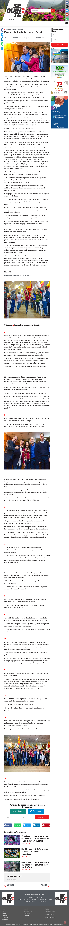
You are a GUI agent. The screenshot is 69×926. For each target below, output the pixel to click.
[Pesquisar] (53, 10)
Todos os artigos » (12, 879)
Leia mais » (25, 843)
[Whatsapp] (67, 19)
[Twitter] (67, 10)
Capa (3, 909)
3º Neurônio (5, 915)
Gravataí (4, 913)
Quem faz (26, 915)
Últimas (4, 911)
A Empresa (27, 913)
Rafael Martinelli (50, 911)
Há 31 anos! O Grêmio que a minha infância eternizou (34, 851)
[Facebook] (67, 2)
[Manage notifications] (65, 922)
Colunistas (5, 917)
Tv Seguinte (5, 919)
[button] (3, 30)
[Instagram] (67, 6)
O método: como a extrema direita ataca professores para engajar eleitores (35, 838)
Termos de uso (28, 911)
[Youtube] (67, 14)
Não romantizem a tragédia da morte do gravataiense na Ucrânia (35, 864)
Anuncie (26, 909)
